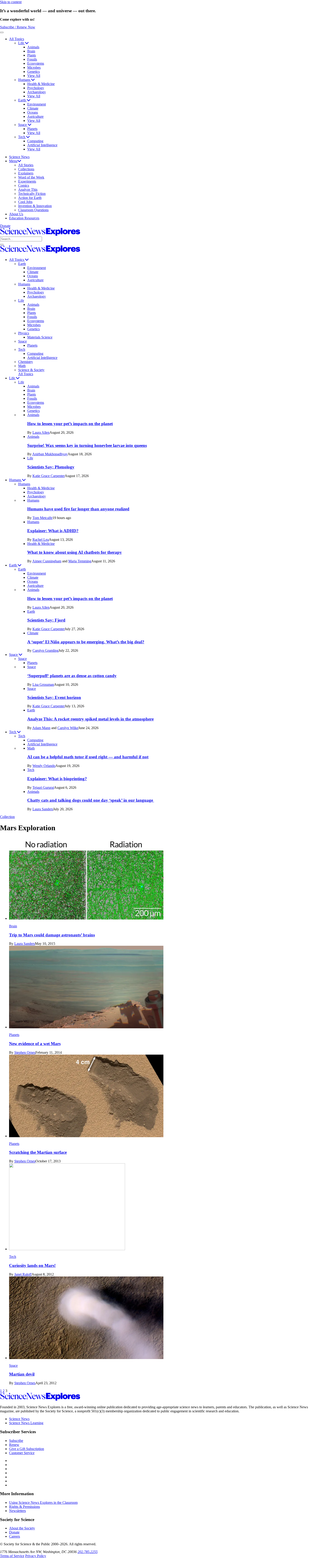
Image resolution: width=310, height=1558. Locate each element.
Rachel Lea (40, 539)
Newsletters (17, 1511)
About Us (16, 214)
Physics (23, 333)
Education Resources (24, 218)
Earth (22, 100)
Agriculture (35, 116)
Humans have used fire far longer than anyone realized (78, 509)
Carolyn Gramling (45, 650)
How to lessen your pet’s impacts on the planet (70, 423)
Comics (23, 185)
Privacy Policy (35, 1556)
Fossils (32, 59)
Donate (5, 226)
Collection (7, 817)
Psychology (35, 88)
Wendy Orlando (43, 766)
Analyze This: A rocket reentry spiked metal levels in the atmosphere (90, 719)
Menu (13, 161)
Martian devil (21, 1374)
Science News (19, 157)
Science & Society (31, 370)
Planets (32, 129)
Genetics (33, 71)
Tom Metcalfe (42, 518)
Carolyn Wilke (67, 728)
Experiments (27, 181)
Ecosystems (35, 63)
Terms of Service (12, 1556)
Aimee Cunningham (46, 561)
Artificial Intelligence (42, 145)
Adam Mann (41, 728)
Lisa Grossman (43, 684)
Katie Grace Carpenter (48, 476)
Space (23, 125)
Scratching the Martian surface (38, 1152)
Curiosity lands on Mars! (32, 1265)
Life (21, 43)
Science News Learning (26, 1423)
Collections (26, 169)
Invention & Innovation (35, 206)
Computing (35, 141)
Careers (14, 1536)
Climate (32, 108)
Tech (22, 137)
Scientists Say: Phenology (50, 467)
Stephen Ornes (24, 1052)
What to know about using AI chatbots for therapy (74, 552)
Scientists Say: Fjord (46, 620)
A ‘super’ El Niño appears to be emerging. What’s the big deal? (85, 641)
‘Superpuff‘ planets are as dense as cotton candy (72, 675)
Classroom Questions (33, 210)
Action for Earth (30, 198)
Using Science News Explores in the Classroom (43, 1502)
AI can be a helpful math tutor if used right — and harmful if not (87, 757)
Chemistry (25, 362)
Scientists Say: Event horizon (54, 697)
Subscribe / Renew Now (17, 27)
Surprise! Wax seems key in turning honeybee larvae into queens (87, 445)
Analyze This (27, 189)
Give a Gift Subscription (26, 1449)
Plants (31, 55)
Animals (33, 47)
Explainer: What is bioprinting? (57, 778)
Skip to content (11, 2)
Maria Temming (79, 561)
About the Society (22, 1528)
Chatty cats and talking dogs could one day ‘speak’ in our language (90, 800)
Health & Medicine (41, 84)
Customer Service (21, 1453)
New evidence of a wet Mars (35, 1043)
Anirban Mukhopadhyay (50, 454)
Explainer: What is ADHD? (53, 530)
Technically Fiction (32, 194)
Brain (31, 51)
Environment (36, 104)
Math (22, 366)
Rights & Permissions (24, 1507)
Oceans (32, 112)
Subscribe (16, 1441)
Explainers (25, 173)
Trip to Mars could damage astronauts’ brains (52, 935)
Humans (24, 80)
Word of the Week (31, 177)
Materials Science (39, 337)
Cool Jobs (25, 202)
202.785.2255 (88, 1552)
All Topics (16, 39)
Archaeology (36, 92)
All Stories (25, 165)
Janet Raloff (23, 1274)
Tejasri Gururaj (43, 787)
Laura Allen (40, 432)
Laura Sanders (42, 809)
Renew (14, 1445)
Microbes (34, 67)
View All (33, 76)
